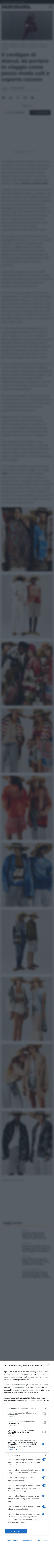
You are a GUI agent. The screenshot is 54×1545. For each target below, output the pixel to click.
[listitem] (27, 1408)
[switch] (44, 1413)
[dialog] (27, 1453)
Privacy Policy (41, 1540)
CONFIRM (16, 1531)
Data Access (27, 1540)
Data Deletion (12, 1540)
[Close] (49, 1365)
